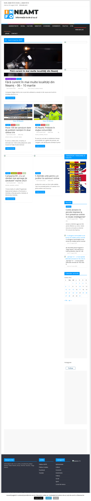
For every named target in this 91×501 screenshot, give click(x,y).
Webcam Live (79, 29)
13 (66, 289)
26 (86, 293)
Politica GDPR (43, 464)
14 (69, 289)
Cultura (30, 26)
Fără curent (31, 88)
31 (80, 296)
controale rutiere (17, 137)
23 (76, 293)
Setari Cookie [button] (38, 498)
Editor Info (50, 180)
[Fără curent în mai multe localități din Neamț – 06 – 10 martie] (33, 45)
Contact (14, 33)
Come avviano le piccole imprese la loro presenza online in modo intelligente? (75, 213)
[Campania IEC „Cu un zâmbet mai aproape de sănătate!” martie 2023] (18, 156)
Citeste (56, 498)
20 (66, 293)
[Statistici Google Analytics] (76, 461)
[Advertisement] (75, 123)
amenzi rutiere (9, 137)
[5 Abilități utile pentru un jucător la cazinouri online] (48, 156)
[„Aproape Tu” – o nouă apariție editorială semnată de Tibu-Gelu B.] (75, 257)
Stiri (71, 26)
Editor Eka (20, 88)
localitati (36, 88)
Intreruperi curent (10, 79)
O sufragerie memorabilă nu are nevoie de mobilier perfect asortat (75, 240)
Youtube (41, 473)
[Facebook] (78, 5)
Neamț (41, 88)
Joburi (7, 33)
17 (80, 289)
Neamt (19, 79)
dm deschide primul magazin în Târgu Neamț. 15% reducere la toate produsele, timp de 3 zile (75, 249)
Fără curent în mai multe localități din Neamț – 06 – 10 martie (30, 83)
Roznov (46, 134)
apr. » (70, 300)
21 (69, 293)
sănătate (12, 185)
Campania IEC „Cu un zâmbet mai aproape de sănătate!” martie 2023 (16, 178)
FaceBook (42, 470)
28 (69, 296)
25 (83, 293)
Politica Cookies (43, 467)
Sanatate (38, 26)
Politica (65, 26)
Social (23, 26)
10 (80, 286)
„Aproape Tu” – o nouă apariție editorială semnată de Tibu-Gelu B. (75, 262)
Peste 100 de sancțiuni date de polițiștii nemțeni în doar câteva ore (18, 130)
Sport (57, 481)
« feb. (66, 300)
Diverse (38, 173)
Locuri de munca (60, 484)
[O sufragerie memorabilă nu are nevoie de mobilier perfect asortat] (75, 235)
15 (73, 289)
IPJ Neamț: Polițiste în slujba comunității (45, 128)
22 (73, 293)
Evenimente (56, 26)
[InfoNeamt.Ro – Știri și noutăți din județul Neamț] (6, 26)
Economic (46, 26)
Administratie (13, 26)
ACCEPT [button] (49, 498)
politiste (41, 134)
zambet (17, 185)
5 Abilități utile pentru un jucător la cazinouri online (47, 176)
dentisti (7, 185)
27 (66, 296)
